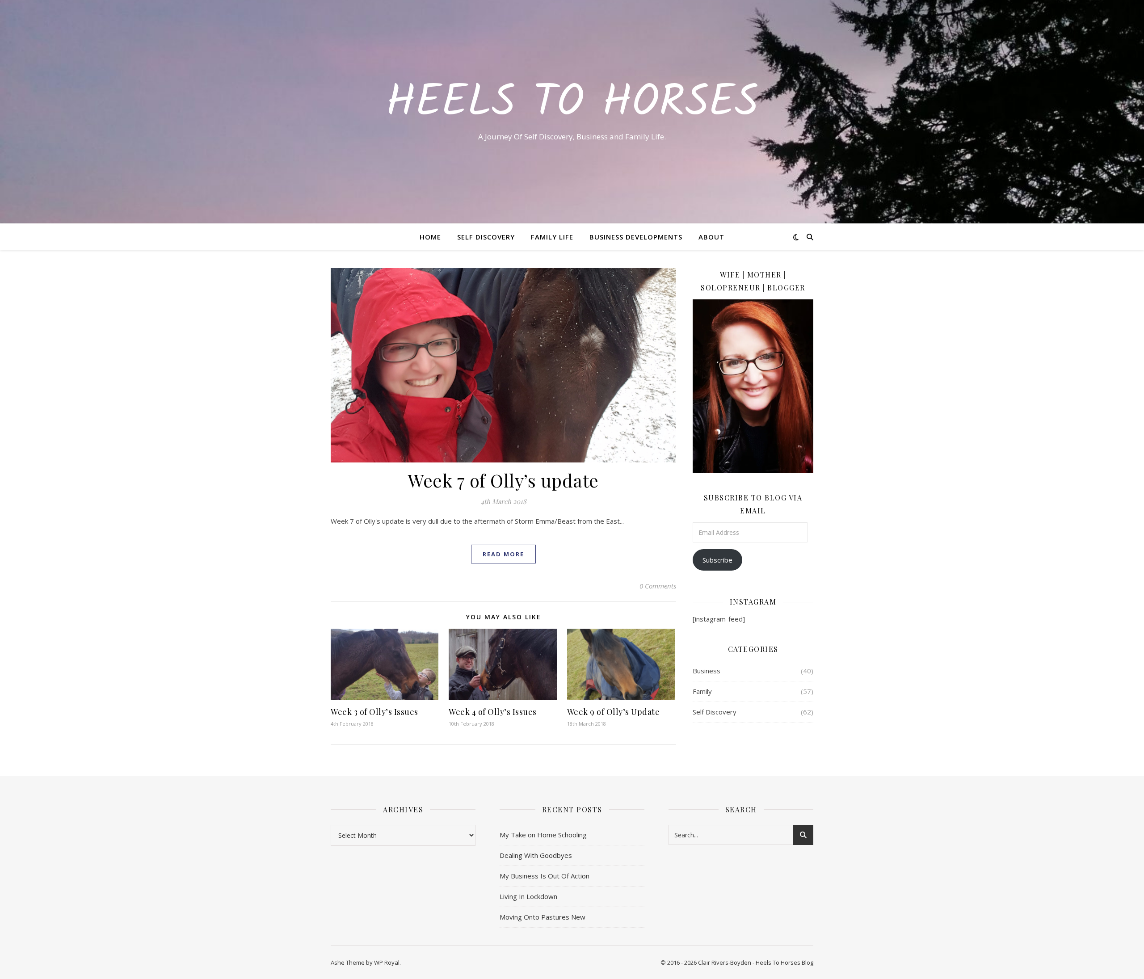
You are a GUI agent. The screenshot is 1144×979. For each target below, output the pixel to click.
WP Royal (387, 962)
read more (503, 554)
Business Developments (635, 236)
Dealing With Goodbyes (536, 855)
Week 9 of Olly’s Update (613, 711)
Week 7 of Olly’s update (503, 480)
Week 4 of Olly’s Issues (493, 711)
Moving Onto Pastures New (542, 916)
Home (430, 236)
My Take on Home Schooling (543, 834)
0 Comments (657, 585)
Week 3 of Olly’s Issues (374, 711)
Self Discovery (486, 236)
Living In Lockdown (528, 896)
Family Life (552, 236)
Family (702, 691)
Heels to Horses (572, 103)
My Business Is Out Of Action (544, 875)
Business (706, 670)
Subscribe (717, 559)
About (711, 236)
